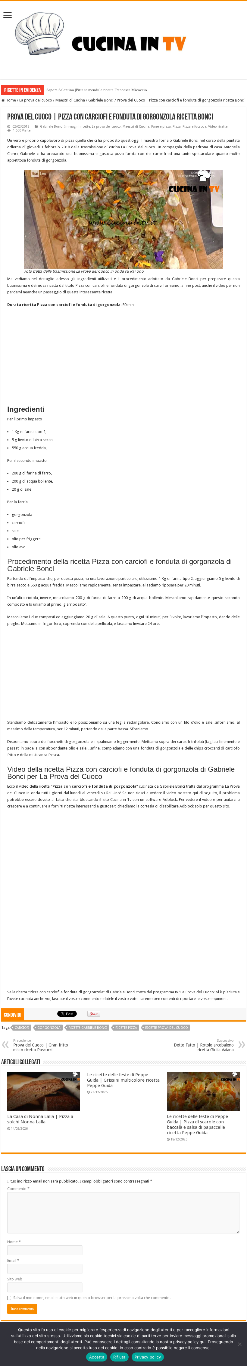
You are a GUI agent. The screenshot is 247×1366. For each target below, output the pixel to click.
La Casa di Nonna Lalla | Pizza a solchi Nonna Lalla (40, 1119)
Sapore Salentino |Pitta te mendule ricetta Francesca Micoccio (96, 90)
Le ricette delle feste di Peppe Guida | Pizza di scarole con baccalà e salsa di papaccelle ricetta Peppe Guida (197, 1124)
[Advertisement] (123, 356)
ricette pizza (126, 1028)
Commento (18, 1188)
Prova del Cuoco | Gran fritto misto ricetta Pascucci (40, 1045)
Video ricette (217, 127)
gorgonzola (49, 1028)
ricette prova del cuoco (166, 1028)
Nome (14, 1242)
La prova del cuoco (35, 100)
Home (10, 100)
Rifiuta (119, 1357)
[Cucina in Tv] (123, 39)
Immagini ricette (77, 127)
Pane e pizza (161, 127)
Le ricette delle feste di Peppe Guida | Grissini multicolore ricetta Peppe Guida (123, 1080)
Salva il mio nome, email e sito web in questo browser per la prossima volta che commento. (91, 1297)
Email (13, 1260)
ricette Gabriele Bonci (88, 1028)
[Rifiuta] (239, 1344)
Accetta (96, 1357)
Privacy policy (148, 1357)
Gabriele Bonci (101, 100)
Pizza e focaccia (194, 127)
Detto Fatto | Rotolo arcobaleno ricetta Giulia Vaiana (204, 1045)
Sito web (14, 1279)
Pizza (177, 127)
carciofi (22, 1028)
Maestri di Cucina (70, 100)
